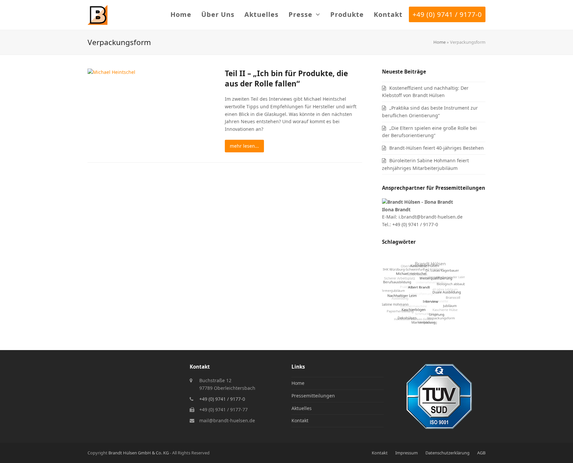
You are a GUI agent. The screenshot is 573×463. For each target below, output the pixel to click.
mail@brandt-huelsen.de (227, 420)
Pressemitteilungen (313, 395)
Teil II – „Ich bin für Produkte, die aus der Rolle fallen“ (286, 78)
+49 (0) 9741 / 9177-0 (222, 399)
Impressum (406, 453)
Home (439, 42)
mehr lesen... (244, 146)
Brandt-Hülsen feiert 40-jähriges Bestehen (436, 148)
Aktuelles (301, 408)
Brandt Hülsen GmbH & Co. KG (138, 453)
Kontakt (299, 420)
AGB (481, 453)
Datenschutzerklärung (447, 453)
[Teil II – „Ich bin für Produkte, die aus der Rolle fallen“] (111, 72)
